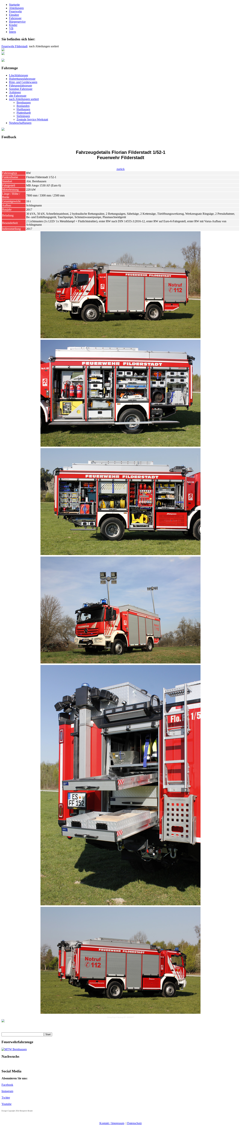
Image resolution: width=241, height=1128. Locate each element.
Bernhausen (24, 102)
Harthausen (23, 109)
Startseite (14, 4)
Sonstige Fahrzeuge (20, 88)
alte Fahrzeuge (17, 95)
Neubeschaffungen (20, 122)
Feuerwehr (15, 11)
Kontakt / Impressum (111, 1123)
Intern (12, 31)
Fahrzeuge (15, 18)
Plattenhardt (24, 112)
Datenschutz (134, 1123)
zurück (121, 169)
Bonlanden (23, 105)
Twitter (6, 1097)
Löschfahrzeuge (18, 75)
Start (48, 1034)
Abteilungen (16, 8)
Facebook (7, 1084)
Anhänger (15, 92)
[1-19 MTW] (14, 1049)
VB (11, 28)
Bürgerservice (17, 21)
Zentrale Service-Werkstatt (32, 119)
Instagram (7, 1091)
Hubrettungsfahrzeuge (22, 78)
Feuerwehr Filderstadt (14, 46)
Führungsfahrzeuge (20, 85)
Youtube (6, 1104)
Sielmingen (23, 116)
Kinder (13, 25)
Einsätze (14, 14)
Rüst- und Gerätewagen (23, 82)
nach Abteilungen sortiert (24, 99)
